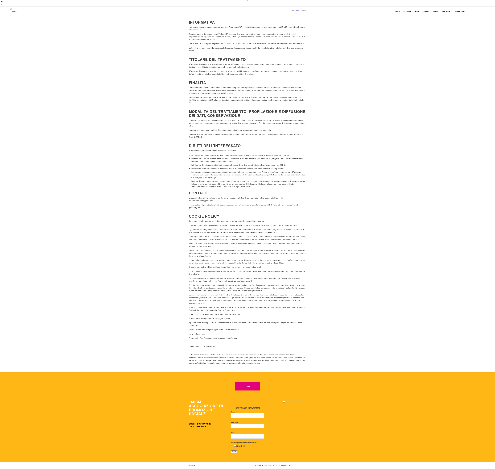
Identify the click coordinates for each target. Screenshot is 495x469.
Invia (234, 452)
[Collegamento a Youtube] (483, 11)
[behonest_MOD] (294, 414)
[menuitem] (397, 11)
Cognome (235, 422)
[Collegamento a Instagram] (479, 11)
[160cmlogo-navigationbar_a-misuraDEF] (13, 11)
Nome (234, 412)
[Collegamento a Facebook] (475, 11)
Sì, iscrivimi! (240, 446)
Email (233, 432)
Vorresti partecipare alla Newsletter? (244, 443)
